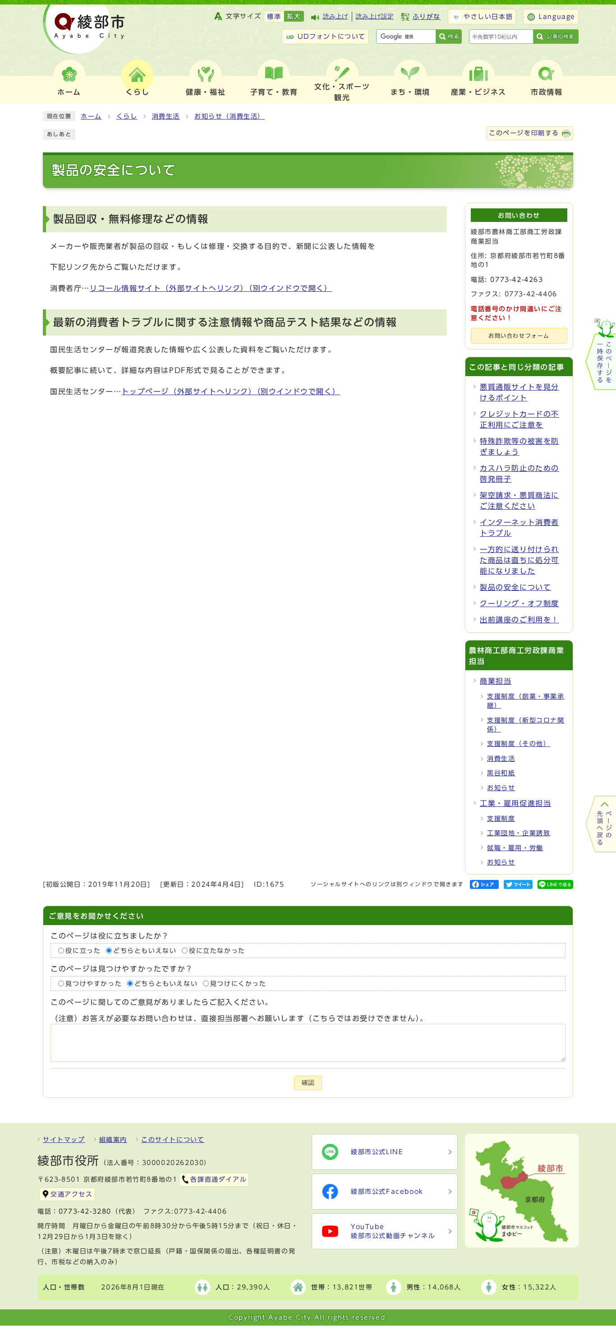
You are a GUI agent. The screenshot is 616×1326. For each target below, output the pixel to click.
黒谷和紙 (501, 773)
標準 (274, 17)
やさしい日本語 (488, 17)
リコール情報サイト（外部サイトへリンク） (211, 288)
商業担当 (495, 681)
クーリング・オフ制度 (519, 603)
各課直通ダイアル (218, 1179)
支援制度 (501, 818)
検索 (454, 36)
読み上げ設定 (375, 16)
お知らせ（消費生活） (229, 116)
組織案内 (113, 1140)
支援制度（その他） (518, 744)
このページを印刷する (524, 133)
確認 (308, 1082)
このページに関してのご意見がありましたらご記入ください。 (162, 1002)
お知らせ (501, 788)
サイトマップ (64, 1140)
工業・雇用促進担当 (515, 803)
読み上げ (335, 16)
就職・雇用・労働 (515, 848)
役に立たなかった (217, 951)
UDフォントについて (332, 36)
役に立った (83, 951)
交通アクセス (72, 1194)
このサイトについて (172, 1140)
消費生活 (166, 116)
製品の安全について (515, 587)
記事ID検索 (560, 36)
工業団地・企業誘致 (518, 833)
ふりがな (427, 17)
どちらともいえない (144, 951)
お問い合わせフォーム (519, 335)
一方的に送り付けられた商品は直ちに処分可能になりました (519, 560)
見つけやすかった (93, 984)
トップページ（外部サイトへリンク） (230, 391)
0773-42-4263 (516, 279)
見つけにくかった (238, 984)
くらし (127, 116)
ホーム (91, 116)
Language (557, 17)
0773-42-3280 (85, 1211)
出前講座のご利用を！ (519, 619)
